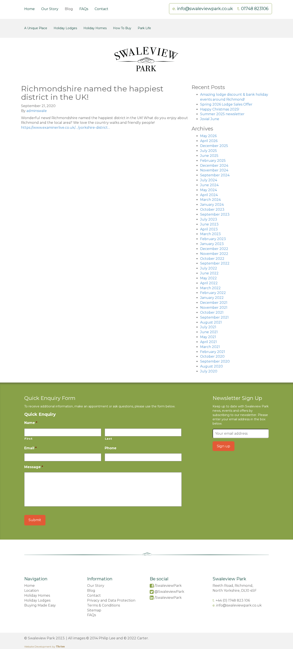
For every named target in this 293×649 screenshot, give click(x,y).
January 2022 (212, 298)
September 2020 (215, 361)
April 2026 (208, 141)
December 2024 (214, 165)
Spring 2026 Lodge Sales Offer (226, 104)
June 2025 (209, 156)
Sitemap (94, 610)
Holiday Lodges (65, 28)
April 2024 (209, 195)
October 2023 (212, 209)
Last (108, 438)
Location (31, 590)
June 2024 (209, 185)
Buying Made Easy (40, 605)
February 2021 (212, 352)
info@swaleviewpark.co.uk (205, 8)
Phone (110, 448)
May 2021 (208, 337)
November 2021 (213, 308)
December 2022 (214, 249)
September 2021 (214, 317)
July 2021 (208, 327)
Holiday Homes (95, 28)
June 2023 (209, 224)
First (28, 438)
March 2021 (210, 347)
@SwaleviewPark (169, 592)
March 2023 (210, 234)
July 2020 (208, 371)
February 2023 (213, 239)
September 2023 (215, 214)
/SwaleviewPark (168, 586)
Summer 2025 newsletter (222, 114)
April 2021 (208, 342)
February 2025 (213, 161)
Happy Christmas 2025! (219, 109)
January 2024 (212, 205)
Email (30, 448)
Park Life (144, 28)
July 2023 (208, 219)
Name (30, 423)
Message (33, 467)
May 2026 (208, 136)
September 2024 (215, 175)
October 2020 (212, 356)
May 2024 (208, 190)
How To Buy (122, 28)
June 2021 (209, 332)
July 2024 (208, 180)
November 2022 (214, 254)
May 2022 (208, 278)
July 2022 (208, 268)
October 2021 (212, 312)
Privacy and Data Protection (111, 600)
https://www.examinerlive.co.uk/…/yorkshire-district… (65, 128)
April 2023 (209, 229)
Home (29, 9)
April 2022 (209, 283)
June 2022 (209, 273)
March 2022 (210, 288)
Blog (69, 9)
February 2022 (213, 293)
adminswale (36, 111)
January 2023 (212, 244)
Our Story (49, 9)
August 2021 (211, 322)
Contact (101, 9)
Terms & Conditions (103, 605)
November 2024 (214, 170)
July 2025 (208, 151)
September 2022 (215, 263)
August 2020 (211, 366)
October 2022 (212, 259)
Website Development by (44, 646)
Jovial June (209, 119)
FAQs (83, 9)
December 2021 (213, 303)
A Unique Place (35, 28)
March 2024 (210, 200)
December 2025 (214, 146)
